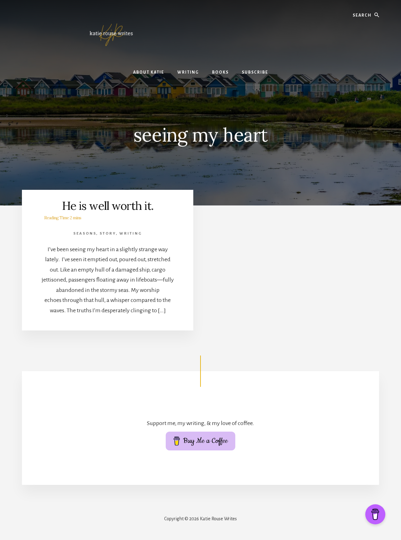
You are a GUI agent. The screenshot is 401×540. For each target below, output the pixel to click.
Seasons (84, 233)
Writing (130, 233)
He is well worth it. (108, 206)
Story (108, 233)
